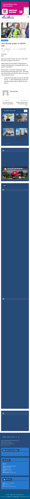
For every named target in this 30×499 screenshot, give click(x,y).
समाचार (6, 40)
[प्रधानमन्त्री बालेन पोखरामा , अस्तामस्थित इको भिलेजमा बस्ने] (8, 117)
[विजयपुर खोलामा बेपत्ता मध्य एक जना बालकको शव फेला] (8, 132)
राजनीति (3, 40)
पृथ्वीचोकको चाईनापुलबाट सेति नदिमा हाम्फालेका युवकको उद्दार (21, 104)
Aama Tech (26, 496)
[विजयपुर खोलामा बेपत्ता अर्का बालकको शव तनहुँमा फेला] (21, 117)
